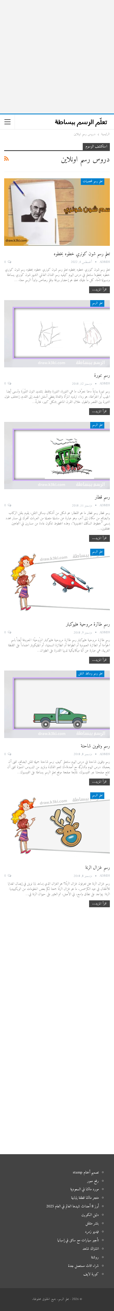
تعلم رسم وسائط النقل (90, 674)
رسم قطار (102, 497)
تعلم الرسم (97, 303)
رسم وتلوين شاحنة (95, 746)
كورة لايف (91, 1274)
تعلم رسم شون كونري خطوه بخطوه (82, 254)
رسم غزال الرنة (97, 867)
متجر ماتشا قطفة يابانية (85, 1197)
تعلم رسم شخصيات (92, 181)
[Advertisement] (57, 57)
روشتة (95, 1257)
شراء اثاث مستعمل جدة (83, 1265)
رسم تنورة (102, 375)
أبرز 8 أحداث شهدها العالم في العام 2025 (72, 1206)
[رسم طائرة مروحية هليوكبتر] (57, 582)
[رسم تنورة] (57, 333)
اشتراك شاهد (90, 1248)
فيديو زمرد (92, 1231)
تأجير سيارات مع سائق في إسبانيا (78, 1240)
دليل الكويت (90, 1215)
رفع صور (93, 1181)
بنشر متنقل (92, 1223)
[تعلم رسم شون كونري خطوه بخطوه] (57, 212)
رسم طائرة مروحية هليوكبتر (88, 624)
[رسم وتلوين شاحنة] (57, 704)
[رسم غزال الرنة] (57, 826)
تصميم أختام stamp (86, 1172)
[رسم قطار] (57, 455)
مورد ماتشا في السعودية (84, 1189)
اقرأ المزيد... (99, 290)
